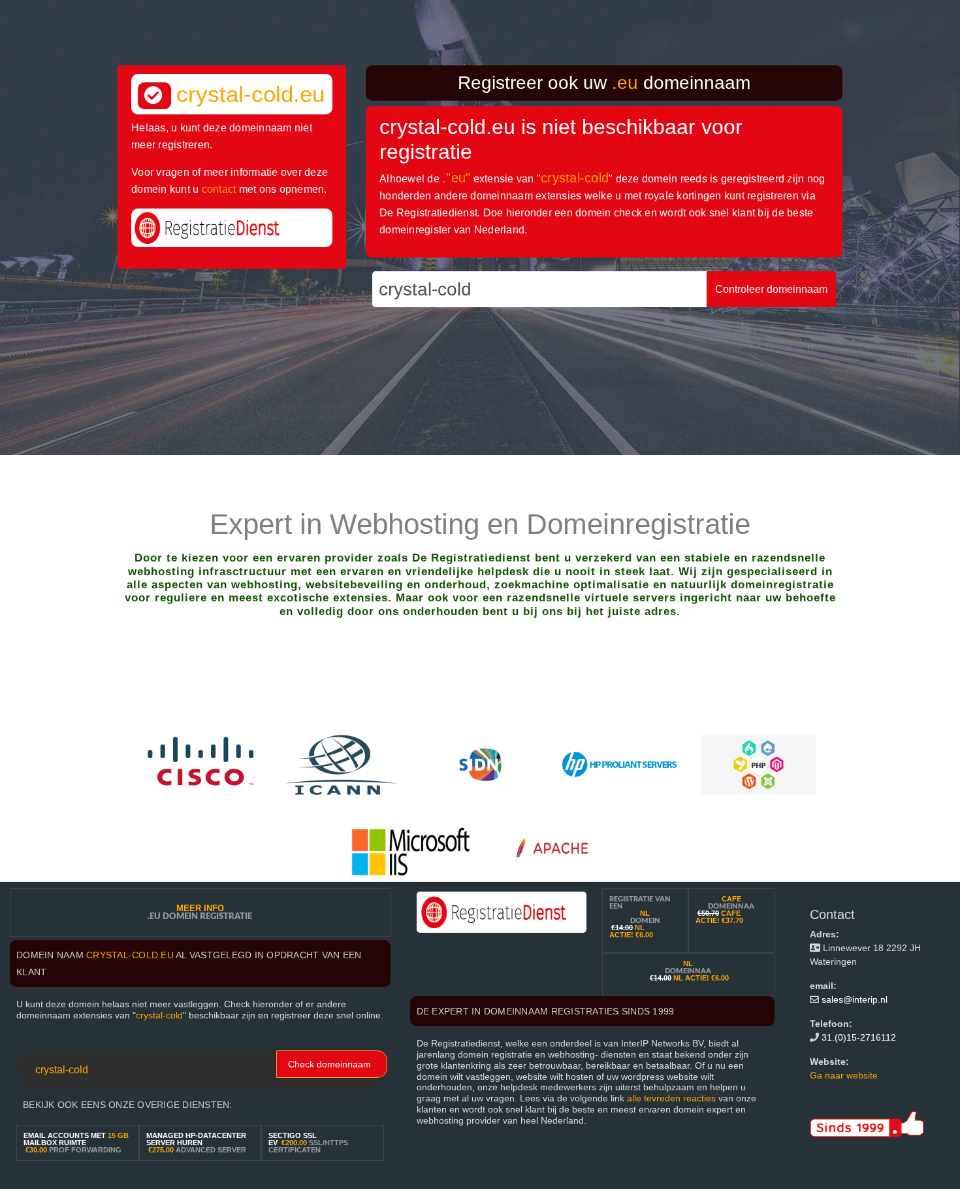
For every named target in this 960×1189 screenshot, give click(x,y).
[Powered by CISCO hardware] (202, 763)
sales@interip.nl (855, 999)
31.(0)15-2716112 (859, 1037)
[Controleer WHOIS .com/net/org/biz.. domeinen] (341, 763)
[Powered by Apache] (558, 850)
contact (219, 189)
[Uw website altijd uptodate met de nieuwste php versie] (758, 763)
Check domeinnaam (329, 1064)
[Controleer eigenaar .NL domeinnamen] (480, 763)
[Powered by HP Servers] (619, 763)
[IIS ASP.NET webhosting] (410, 850)
